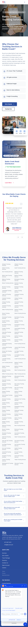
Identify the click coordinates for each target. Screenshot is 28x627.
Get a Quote (8, 104)
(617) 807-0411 (12, 619)
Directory (4, 560)
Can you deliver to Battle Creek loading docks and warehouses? (13, 502)
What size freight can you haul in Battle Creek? (13, 490)
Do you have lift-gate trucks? (8, 608)
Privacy (4, 573)
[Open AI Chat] (25, 624)
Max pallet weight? (19, 608)
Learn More (8, 182)
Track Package (6, 558)
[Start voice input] (22, 614)
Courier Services (6, 583)
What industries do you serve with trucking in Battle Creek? (12, 508)
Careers (4, 567)
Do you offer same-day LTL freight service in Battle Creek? (12, 496)
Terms (3, 571)
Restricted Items (5, 575)
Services (4, 553)
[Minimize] (22, 586)
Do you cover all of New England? (8, 610)
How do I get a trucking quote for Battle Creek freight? (13, 520)
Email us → (19, 619)
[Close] (25, 586)
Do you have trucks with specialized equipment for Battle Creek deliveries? (13, 514)
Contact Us (8, 109)
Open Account (6, 565)
